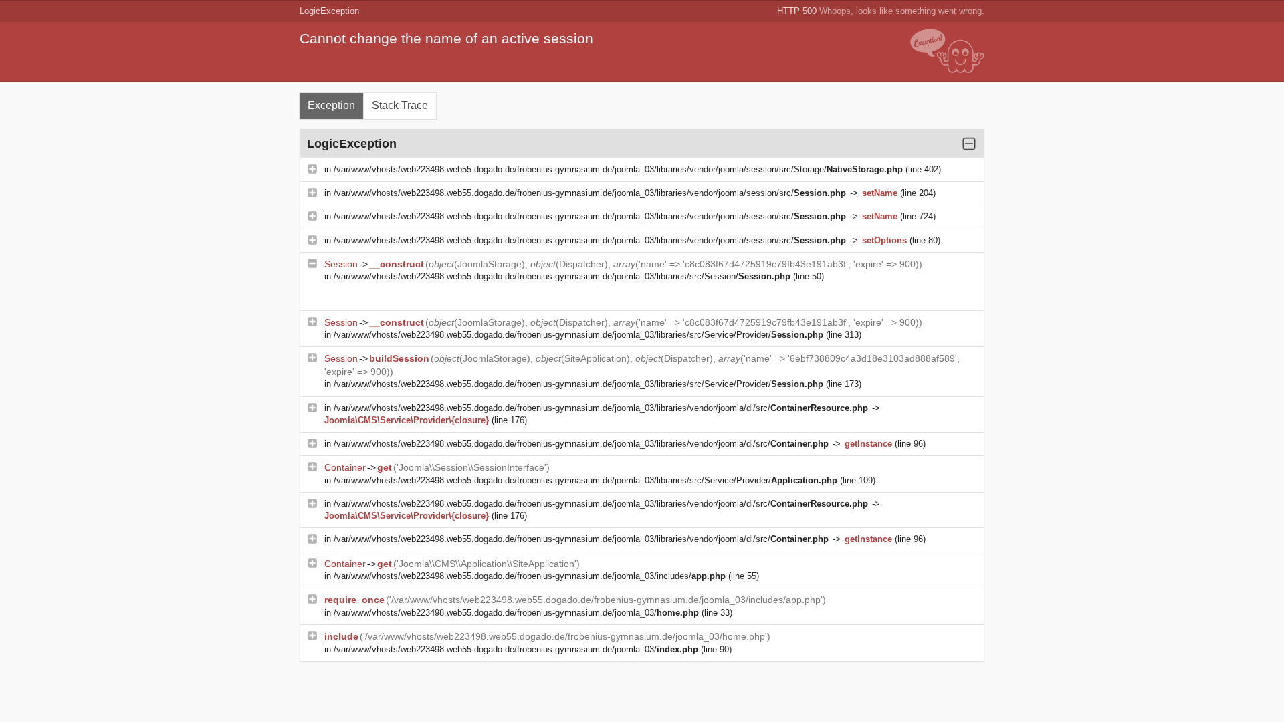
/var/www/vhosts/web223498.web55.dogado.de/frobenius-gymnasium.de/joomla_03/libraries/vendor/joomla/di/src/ (601, 408)
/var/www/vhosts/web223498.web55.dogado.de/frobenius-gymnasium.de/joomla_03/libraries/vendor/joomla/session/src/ (590, 193)
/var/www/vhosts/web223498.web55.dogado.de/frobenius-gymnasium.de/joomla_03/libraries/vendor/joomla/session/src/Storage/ (618, 169)
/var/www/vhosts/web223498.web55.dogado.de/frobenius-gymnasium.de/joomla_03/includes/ (530, 576)
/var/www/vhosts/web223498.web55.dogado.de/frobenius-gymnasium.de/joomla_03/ (516, 613)
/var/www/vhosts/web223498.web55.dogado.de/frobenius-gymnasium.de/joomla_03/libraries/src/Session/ (562, 276)
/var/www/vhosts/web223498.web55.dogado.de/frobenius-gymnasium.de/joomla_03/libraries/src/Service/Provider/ (578, 335)
